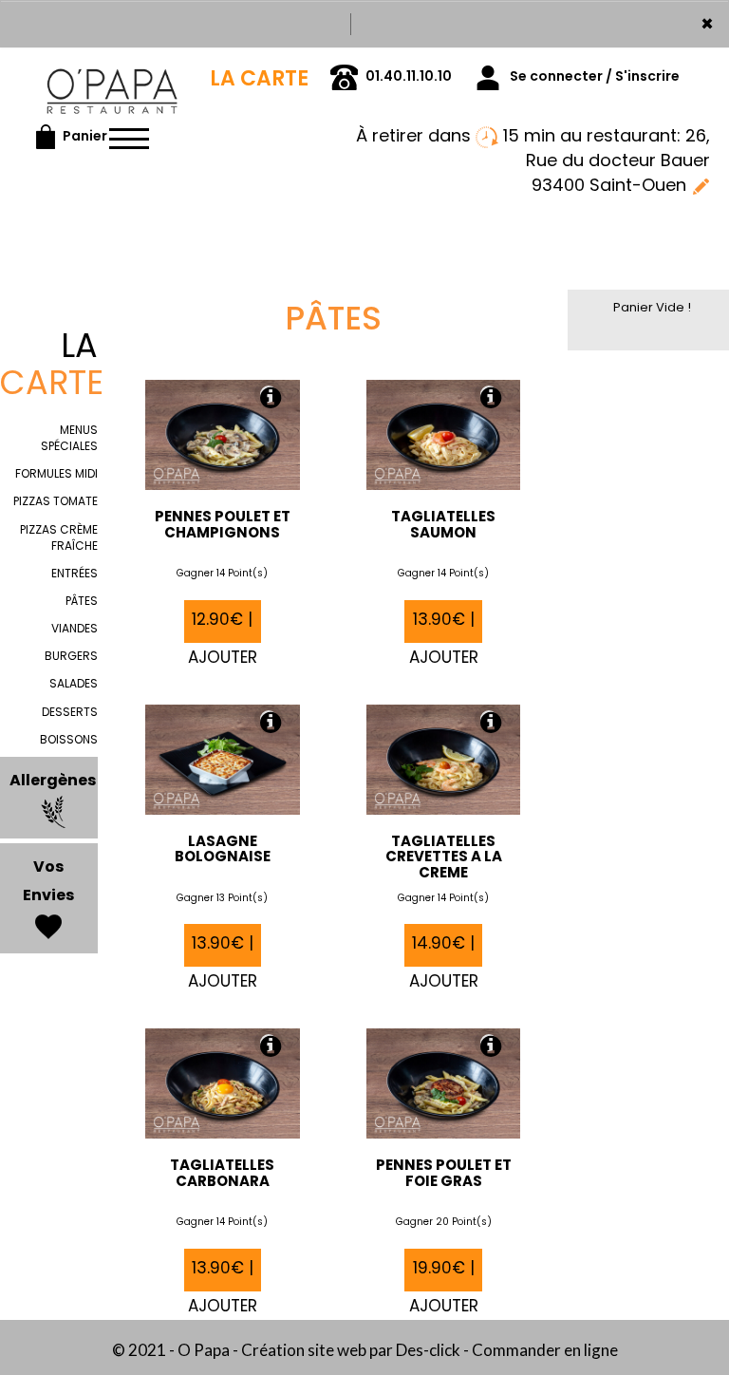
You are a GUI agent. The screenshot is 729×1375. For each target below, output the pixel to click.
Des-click (428, 1350)
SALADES (73, 683)
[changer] (700, 185)
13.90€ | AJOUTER (443, 625)
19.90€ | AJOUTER (443, 1273)
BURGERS (71, 656)
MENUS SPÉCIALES (69, 438)
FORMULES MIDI (56, 473)
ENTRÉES (74, 573)
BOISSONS (69, 739)
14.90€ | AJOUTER (443, 949)
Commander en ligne (545, 1350)
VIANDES (74, 628)
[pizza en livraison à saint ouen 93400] (112, 74)
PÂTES (81, 601)
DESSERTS (70, 712)
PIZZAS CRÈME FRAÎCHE (59, 537)
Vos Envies (48, 881)
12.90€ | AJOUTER (222, 625)
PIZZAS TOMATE (55, 501)
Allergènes (52, 780)
